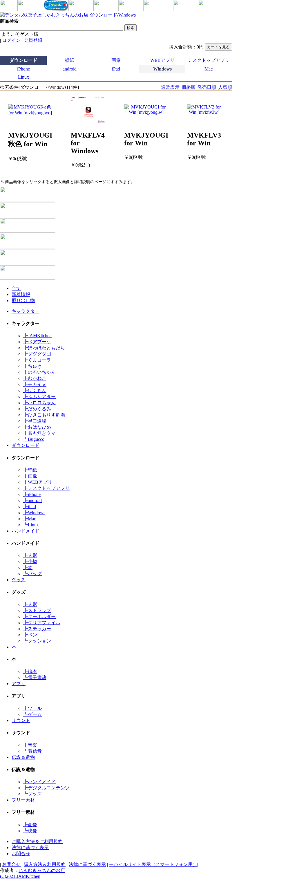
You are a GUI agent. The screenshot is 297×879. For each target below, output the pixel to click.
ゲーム (32, 714)
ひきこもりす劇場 (44, 414)
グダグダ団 (37, 353)
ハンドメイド (25, 530)
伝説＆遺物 (23, 757)
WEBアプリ (162, 60)
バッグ (32, 573)
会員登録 (33, 40)
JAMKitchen (37, 335)
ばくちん (34, 390)
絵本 (30, 671)
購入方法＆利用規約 (45, 864)
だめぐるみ (37, 408)
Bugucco (33, 439)
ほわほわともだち (44, 347)
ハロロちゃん (39, 402)
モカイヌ (34, 384)
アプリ (19, 683)
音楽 (30, 745)
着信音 (32, 751)
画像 (116, 60)
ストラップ (37, 610)
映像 (30, 830)
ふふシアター (39, 396)
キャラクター (25, 311)
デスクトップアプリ (208, 60)
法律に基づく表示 (30, 847)
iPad (116, 68)
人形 (30, 555)
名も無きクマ (39, 433)
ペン (30, 634)
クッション (37, 640)
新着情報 (21, 294)
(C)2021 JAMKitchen (20, 876)
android (70, 68)
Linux (23, 77)
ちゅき (32, 366)
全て (16, 288)
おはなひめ (37, 427)
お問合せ (21, 853)
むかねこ (34, 378)
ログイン (11, 40)
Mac (208, 68)
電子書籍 (34, 677)
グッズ (19, 579)
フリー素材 (23, 799)
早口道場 (34, 420)
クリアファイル (41, 622)
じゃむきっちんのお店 (42, 870)
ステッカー (37, 628)
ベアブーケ (37, 341)
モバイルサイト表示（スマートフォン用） (153, 864)
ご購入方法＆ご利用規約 (37, 841)
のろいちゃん (39, 372)
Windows (34, 512)
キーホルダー (39, 616)
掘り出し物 (23, 300)
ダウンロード (25, 445)
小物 (30, 561)
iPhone (23, 68)
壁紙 (69, 60)
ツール (32, 708)
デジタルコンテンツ (46, 787)
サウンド (21, 720)
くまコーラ (37, 360)
